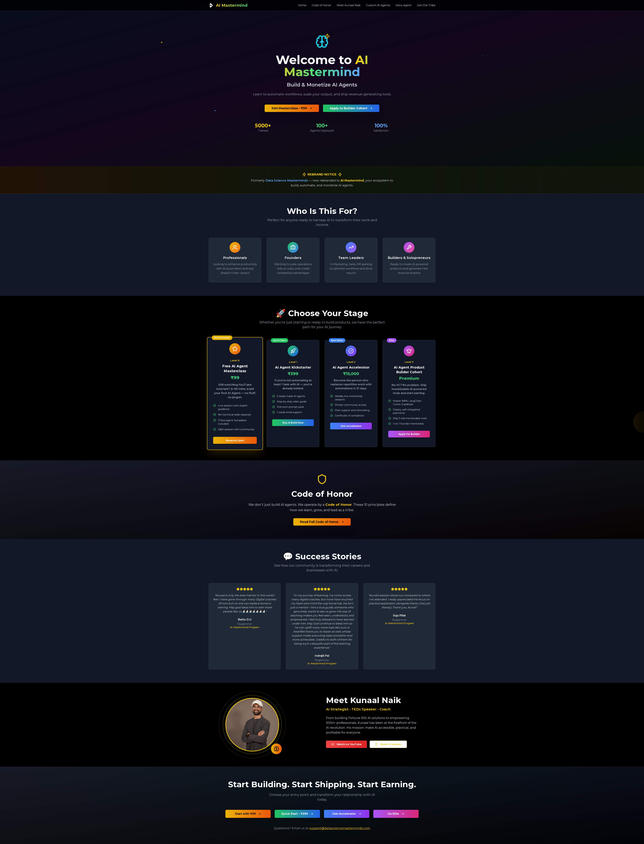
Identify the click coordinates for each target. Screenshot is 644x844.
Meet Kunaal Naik (349, 5)
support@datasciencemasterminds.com (339, 828)
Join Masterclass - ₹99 (289, 108)
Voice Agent (403, 5)
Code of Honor (321, 5)
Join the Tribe (426, 5)
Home (302, 5)
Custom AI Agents (378, 5)
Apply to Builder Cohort (348, 108)
